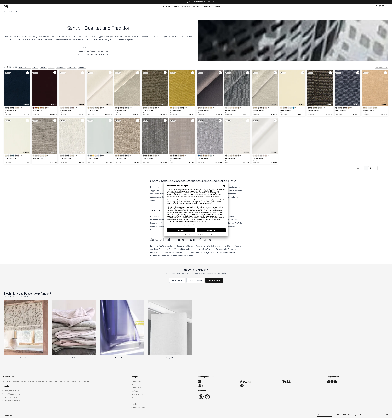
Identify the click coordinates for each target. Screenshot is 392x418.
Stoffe (176, 6)
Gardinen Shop (136, 381)
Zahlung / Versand (137, 394)
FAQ (132, 397)
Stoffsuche (166, 6)
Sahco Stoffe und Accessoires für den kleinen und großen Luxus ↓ (98, 48)
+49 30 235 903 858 (197, 2)
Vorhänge (185, 6)
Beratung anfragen (214, 280)
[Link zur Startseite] (6, 6)
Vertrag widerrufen (324, 415)
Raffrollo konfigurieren (209, 95)
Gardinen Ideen (136, 388)
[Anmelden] (380, 6)
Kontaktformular (177, 280)
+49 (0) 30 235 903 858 (12, 394)
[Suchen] (386, 67)
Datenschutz (364, 415)
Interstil (217, 6)
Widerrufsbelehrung (349, 415)
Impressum (375, 415)
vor (385, 168)
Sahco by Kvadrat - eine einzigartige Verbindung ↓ (94, 54)
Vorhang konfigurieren (292, 95)
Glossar (133, 401)
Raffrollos (207, 6)
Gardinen (196, 6)
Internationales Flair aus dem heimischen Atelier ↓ (94, 51)
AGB (337, 415)
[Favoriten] (383, 6)
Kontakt (134, 404)
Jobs (133, 384)
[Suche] (376, 6)
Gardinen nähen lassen (138, 407)
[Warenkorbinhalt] (386, 6)
